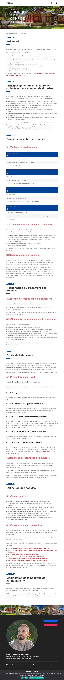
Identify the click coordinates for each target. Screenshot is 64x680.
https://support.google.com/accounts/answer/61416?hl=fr (31, 548)
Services (35, 665)
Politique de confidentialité (36, 677)
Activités (22, 665)
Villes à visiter (10, 665)
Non (26, 677)
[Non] (62, 676)
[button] (7, 155)
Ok (22, 677)
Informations (50, 665)
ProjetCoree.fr (10, 25)
